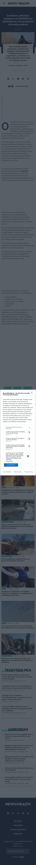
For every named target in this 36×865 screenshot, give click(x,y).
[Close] (32, 393)
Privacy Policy (29, 472)
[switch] (28, 432)
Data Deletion (7, 472)
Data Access (18, 472)
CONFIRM (10, 465)
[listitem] (18, 427)
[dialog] (18, 432)
